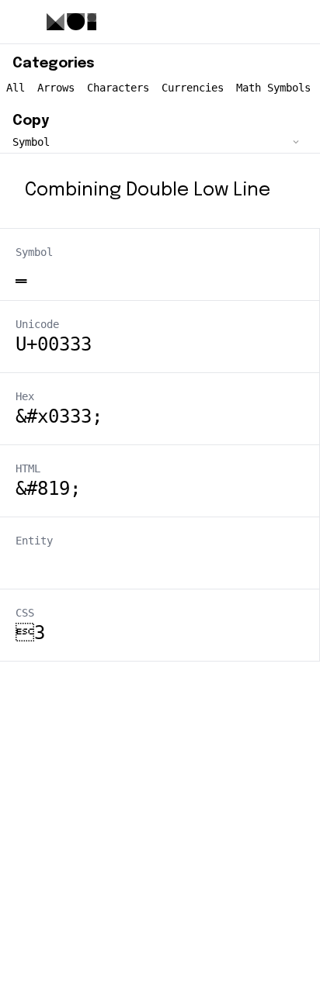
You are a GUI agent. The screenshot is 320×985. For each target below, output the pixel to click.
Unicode (37, 324)
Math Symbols (273, 87)
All (15, 87)
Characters (118, 87)
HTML (28, 468)
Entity (34, 540)
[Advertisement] (160, 821)
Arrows (56, 87)
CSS (25, 613)
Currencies (193, 87)
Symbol (34, 252)
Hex (25, 396)
